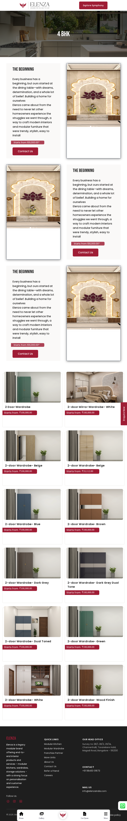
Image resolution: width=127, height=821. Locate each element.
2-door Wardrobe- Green (86, 641)
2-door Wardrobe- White (24, 700)
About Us (49, 761)
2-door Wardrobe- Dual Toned (28, 641)
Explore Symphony (93, 5)
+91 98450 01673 (91, 770)
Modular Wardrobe (54, 748)
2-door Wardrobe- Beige (23, 465)
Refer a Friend (51, 770)
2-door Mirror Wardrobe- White (91, 407)
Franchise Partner (53, 753)
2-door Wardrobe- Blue (22, 524)
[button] (90, 126)
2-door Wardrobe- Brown (87, 524)
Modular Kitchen (53, 744)
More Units (49, 757)
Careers (48, 775)
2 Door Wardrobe (18, 407)
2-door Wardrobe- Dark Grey (27, 583)
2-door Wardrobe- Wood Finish (91, 700)
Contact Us (25, 151)
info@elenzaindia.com (94, 791)
